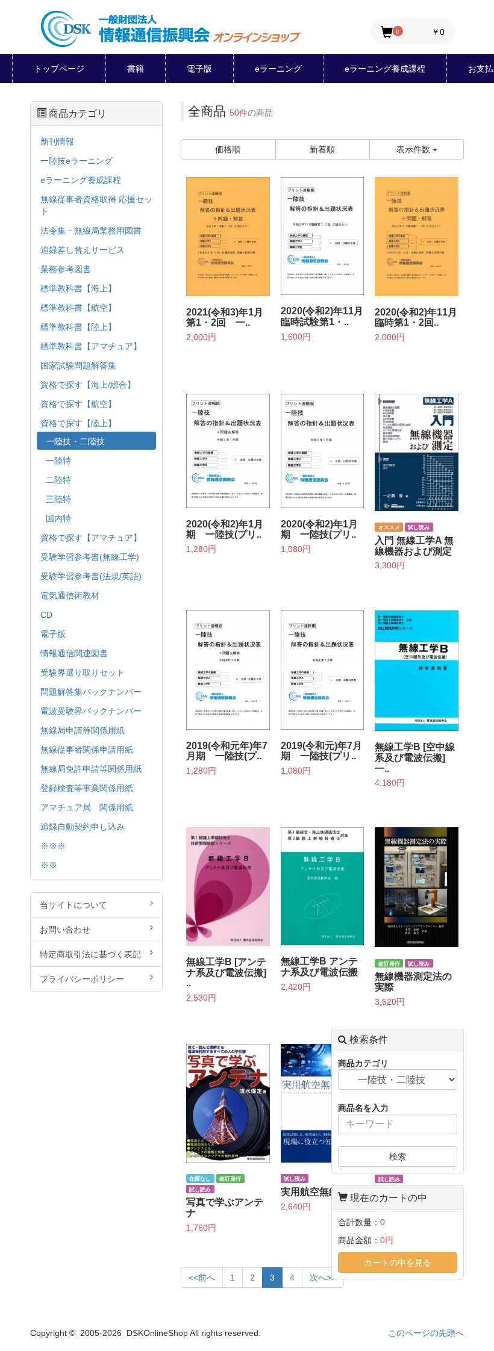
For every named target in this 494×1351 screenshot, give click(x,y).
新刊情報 (57, 141)
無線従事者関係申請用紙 (86, 749)
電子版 (199, 68)
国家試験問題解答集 (78, 365)
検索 (397, 1156)
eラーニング (278, 68)
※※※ (53, 846)
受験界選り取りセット (82, 672)
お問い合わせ (65, 929)
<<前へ (202, 1277)
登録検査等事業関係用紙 (86, 788)
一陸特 (58, 460)
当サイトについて (73, 905)
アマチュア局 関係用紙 (86, 807)
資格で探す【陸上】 (78, 423)
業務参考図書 (65, 269)
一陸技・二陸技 (75, 441)
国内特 (58, 518)
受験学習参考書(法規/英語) (91, 576)
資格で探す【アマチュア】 (91, 537)
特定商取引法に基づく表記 (90, 954)
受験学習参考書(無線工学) (89, 557)
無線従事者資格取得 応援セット (96, 205)
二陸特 (58, 480)
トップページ (59, 68)
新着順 (322, 149)
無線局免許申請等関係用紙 (91, 769)
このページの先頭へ (426, 1333)
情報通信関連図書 (74, 653)
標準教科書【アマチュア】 (91, 346)
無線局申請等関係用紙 (82, 730)
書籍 (135, 68)
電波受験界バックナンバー (91, 711)
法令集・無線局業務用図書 (91, 230)
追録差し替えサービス (82, 250)
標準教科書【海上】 (78, 288)
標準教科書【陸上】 (78, 327)
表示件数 (414, 149)
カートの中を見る (397, 1262)
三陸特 (58, 499)
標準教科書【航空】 (78, 307)
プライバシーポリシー (82, 979)
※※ (48, 865)
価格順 (227, 149)
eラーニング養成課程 (385, 68)
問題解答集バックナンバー (91, 692)
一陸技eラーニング (76, 161)
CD (46, 615)
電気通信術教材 (69, 595)
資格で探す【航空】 (78, 404)
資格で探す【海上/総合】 (88, 385)
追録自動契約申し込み (82, 826)
